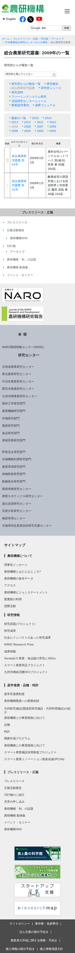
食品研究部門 (11, 433)
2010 (52, 122)
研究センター (28, 355)
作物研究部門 (11, 418)
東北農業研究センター (16, 374)
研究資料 (17, 92)
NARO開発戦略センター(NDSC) (23, 347)
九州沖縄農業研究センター (19, 396)
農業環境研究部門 (13, 466)
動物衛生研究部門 (13, 481)
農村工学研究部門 (13, 403)
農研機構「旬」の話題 (18, 808)
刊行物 (44, 39)
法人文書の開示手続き (34, 932)
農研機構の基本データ (18, 578)
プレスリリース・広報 (25, 39)
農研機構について (19, 555)
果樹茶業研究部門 (13, 440)
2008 (27, 126)
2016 (35, 118)
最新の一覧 (18, 118)
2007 (40, 126)
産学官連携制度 (14, 694)
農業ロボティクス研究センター (22, 496)
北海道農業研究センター (18, 366)
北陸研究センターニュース (28, 101)
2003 (40, 131)
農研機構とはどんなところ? (22, 571)
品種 (7, 724)
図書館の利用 (13, 599)
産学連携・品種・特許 (23, 685)
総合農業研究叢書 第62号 (19, 185)
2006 (53, 126)
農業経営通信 (20, 105)
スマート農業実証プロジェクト (24, 665)
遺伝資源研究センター (16, 503)
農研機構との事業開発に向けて (24, 717)
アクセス (10, 585)
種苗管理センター (13, 518)
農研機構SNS (13, 829)
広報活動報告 (13, 788)
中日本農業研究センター (18, 381)
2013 (14, 122)
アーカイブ (57, 39)
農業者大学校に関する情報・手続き (34, 940)
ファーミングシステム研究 (28, 96)
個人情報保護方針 (51, 949)
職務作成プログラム (17, 738)
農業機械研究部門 (13, 411)
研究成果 (10, 630)
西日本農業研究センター (18, 388)
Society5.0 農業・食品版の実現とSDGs (30, 658)
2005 (14, 131)
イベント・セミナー (17, 822)
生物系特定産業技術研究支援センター (27, 525)
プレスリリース (14, 781)
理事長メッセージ (16, 564)
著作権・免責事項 (46, 923)
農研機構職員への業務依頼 (21, 700)
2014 (48, 118)
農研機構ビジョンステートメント (26, 592)
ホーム (6, 39)
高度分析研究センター (16, 510)
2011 (40, 122)
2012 (27, 122)
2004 (27, 131)
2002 (53, 131)
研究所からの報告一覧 (26, 83)
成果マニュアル (45, 105)
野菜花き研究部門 (13, 452)
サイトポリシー (20, 923)
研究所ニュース (51, 88)
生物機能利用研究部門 (16, 459)
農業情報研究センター (16, 488)
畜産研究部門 (11, 425)
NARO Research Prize (19, 644)
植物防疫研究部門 (13, 474)
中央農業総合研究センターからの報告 (26, 42)
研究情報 (13, 615)
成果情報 (10, 651)
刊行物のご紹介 (14, 794)
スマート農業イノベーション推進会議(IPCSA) (34, 759)
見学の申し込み (14, 801)
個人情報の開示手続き (20, 949)
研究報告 (52, 83)
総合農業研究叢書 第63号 (19, 160)
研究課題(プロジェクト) (19, 624)
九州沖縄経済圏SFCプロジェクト (26, 672)
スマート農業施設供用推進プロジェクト (30, 752)
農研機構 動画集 (14, 815)
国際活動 (10, 606)
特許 (7, 731)
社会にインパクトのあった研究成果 (27, 637)
